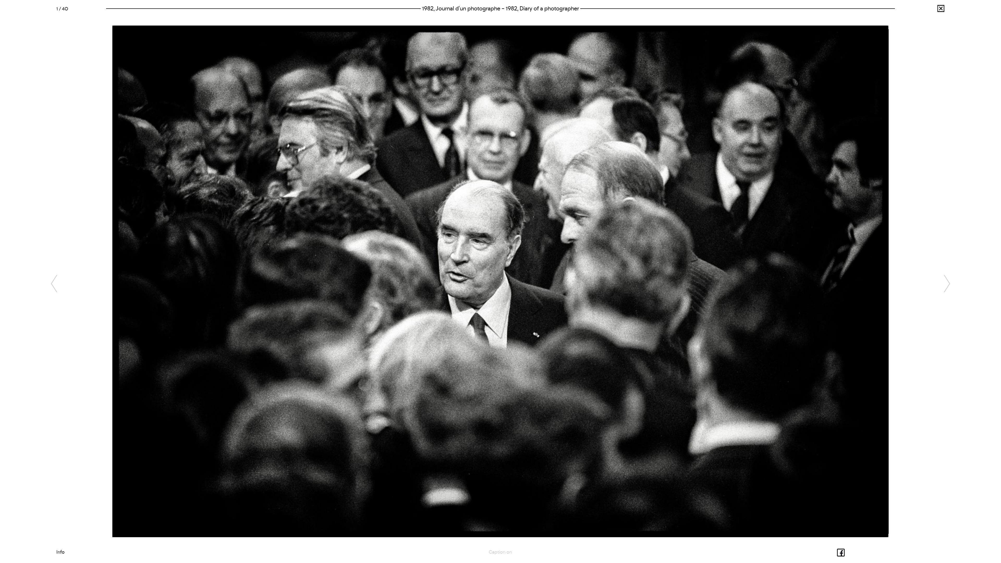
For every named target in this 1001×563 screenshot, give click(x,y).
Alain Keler (925, 10)
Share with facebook (825, 552)
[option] (500, 281)
